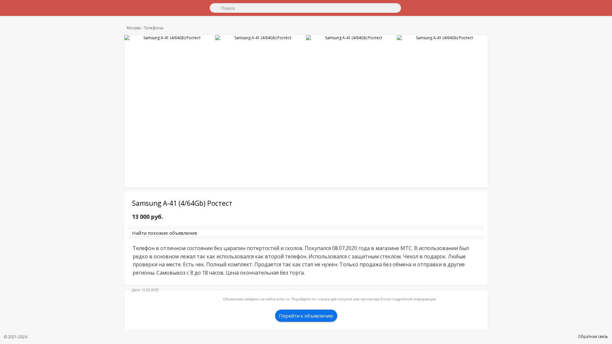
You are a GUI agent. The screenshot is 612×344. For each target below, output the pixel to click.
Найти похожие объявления (219, 236)
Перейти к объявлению (306, 330)
